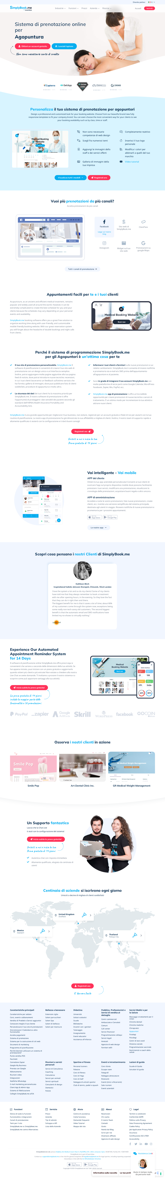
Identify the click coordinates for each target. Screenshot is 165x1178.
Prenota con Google (18, 1068)
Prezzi (84, 8)
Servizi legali (106, 1038)
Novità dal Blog (107, 1129)
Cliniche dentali (135, 1022)
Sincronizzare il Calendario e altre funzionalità (23, 1031)
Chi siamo (105, 1117)
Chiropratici (134, 1028)
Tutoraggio (77, 1030)
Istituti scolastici (80, 1017)
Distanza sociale (135, 1044)
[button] (60, 8)
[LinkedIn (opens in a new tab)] (142, 1144)
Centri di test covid (137, 1041)
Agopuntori (134, 1031)
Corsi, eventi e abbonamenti (21, 1017)
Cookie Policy (134, 1126)
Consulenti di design (53, 1084)
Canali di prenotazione (19, 1120)
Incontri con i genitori (82, 1027)
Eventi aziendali (107, 1088)
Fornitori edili (106, 1047)
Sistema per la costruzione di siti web (25, 1041)
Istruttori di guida (136, 1069)
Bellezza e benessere (55, 1010)
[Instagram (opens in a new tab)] (152, 1144)
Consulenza (50, 1075)
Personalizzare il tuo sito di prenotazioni (26, 1027)
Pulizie (48, 1091)
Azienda (48, 1117)
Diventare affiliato (108, 1136)
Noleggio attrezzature (110, 1076)
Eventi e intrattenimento (113, 1062)
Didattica (77, 1010)
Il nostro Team (107, 1120)
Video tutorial (132, 161)
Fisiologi (132, 1034)
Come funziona (79, 1117)
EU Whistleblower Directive (91, 1159)
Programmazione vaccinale (140, 1047)
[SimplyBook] (21, 8)
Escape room (106, 1069)
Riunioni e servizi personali (53, 1063)
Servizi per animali (53, 1078)
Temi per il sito (16, 1123)
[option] (50, 237)
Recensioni (105, 1114)
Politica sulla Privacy (137, 1120)
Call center (105, 1028)
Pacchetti (13, 1059)
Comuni (104, 1025)
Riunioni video (16, 1075)
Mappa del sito (79, 1126)
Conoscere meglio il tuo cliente (22, 1024)
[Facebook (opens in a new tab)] (131, 1144)
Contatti (104, 1123)
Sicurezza (133, 1133)
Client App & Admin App (20, 1087)
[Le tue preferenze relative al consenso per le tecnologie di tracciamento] (160, 1173)
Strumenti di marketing (19, 1044)
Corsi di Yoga (78, 1076)
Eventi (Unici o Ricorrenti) (111, 1082)
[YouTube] (147, 1144)
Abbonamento (16, 1071)
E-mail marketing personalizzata (23, 1084)
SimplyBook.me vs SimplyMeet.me (24, 1126)
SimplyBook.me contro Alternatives (24, 1129)
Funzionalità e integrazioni (21, 1117)
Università (77, 1014)
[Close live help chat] (152, 1154)
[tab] (104, 228)
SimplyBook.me (17, 320)
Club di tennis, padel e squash (85, 1085)
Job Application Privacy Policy (141, 1129)
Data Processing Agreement (140, 1123)
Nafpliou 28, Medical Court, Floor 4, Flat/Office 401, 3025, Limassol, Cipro (80, 1152)
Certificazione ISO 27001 (139, 1136)
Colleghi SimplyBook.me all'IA (22, 1094)
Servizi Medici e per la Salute (138, 1011)
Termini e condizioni (137, 1114)
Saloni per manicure (53, 1027)
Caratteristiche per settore (20, 1014)
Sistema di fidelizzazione (20, 1090)
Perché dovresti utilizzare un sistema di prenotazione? (26, 1052)
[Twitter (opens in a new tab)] (137, 1144)
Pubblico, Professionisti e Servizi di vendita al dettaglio (113, 1012)
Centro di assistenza (81, 1114)
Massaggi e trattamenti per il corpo (141, 1018)
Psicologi (132, 1037)
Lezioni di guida (137, 1062)
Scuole (76, 1020)
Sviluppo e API (51, 1123)
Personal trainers (80, 1066)
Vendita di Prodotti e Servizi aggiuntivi (25, 1020)
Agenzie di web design (110, 1044)
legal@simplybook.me (91, 1156)
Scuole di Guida (135, 1066)
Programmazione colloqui (111, 1035)
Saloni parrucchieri (53, 1017)
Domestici (49, 1087)
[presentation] (131, 927)
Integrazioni (15, 1078)
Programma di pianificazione (21, 1048)
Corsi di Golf (78, 1079)
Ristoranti (105, 1079)
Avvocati (104, 1041)
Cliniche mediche (136, 1025)
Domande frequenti (81, 1120)
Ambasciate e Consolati (110, 1022)
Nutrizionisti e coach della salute (140, 1051)
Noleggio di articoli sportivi (84, 1082)
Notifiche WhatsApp (18, 1081)
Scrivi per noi (106, 1133)
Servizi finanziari (108, 1032)
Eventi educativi (79, 1036)
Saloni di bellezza (52, 1024)
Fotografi (104, 1072)
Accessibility (134, 1139)
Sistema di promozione (19, 1038)
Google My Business (18, 1065)
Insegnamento (79, 1033)
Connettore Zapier (17, 1062)
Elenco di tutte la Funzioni (20, 1114)
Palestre (76, 1069)
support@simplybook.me (50, 1156)
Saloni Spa (49, 1020)
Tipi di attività (51, 1120)
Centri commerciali (109, 1019)
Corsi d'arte (106, 1066)
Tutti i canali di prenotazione (81, 269)
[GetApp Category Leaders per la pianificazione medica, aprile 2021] (82, 87)
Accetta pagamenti (17, 1035)
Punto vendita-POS (17, 1056)
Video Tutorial (79, 1123)
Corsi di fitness (79, 1072)
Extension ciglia (51, 1014)
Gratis (103, 1126)
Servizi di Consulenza (54, 1069)
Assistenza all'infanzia (82, 1039)
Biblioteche (77, 1024)
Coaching (49, 1072)
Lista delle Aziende (53, 1126)
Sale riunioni (106, 1085)
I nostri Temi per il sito (123, 233)
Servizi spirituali (51, 1081)
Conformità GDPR (136, 1117)
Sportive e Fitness (81, 1062)
